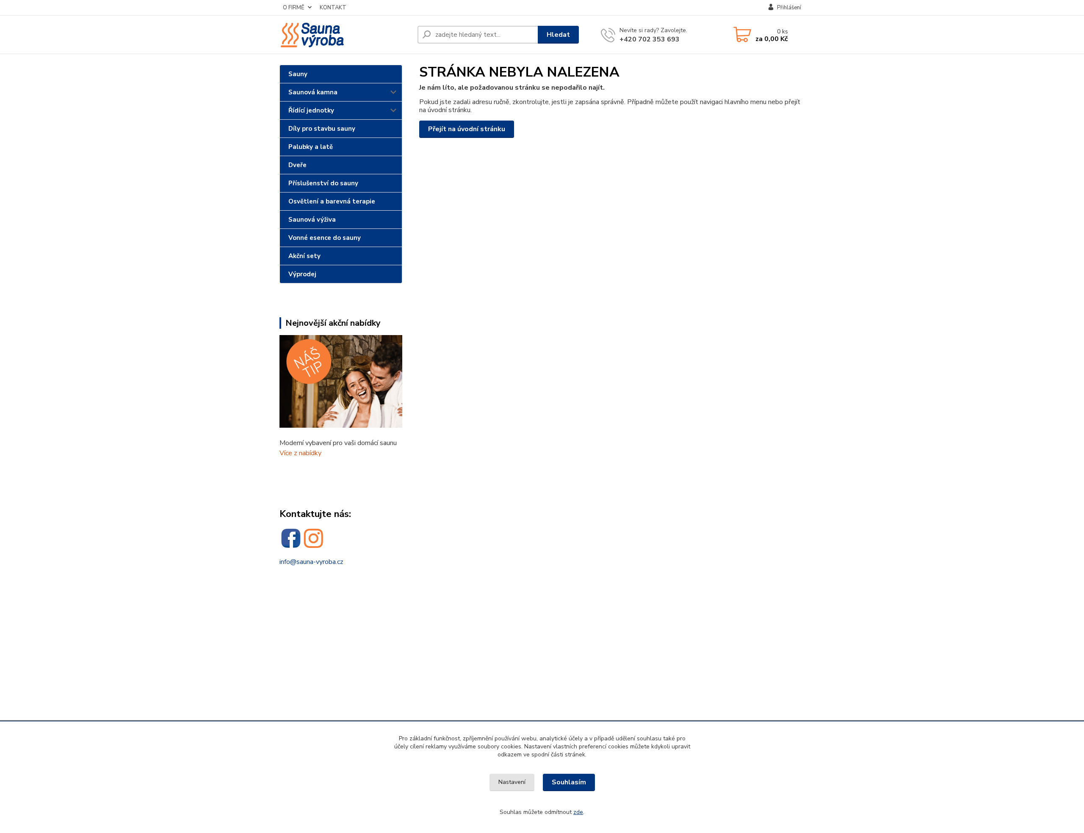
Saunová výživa (312, 219)
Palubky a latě (310, 147)
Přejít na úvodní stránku (466, 129)
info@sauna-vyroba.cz (311, 561)
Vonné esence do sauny (324, 238)
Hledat (558, 34)
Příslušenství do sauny (323, 183)
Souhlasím (569, 782)
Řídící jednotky (311, 110)
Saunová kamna (312, 92)
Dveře (297, 165)
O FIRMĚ (293, 7)
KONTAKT (333, 7)
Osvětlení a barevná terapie (331, 201)
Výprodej (302, 274)
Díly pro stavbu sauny (321, 128)
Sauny (297, 74)
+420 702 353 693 (649, 39)
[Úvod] (345, 34)
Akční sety (304, 256)
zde (578, 812)
